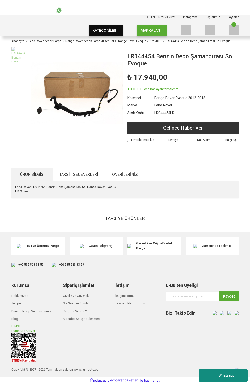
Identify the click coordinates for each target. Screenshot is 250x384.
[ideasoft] (99, 380)
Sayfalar (233, 17)
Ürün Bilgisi (32, 174)
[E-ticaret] (124, 380)
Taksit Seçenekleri (78, 174)
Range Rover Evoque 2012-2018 (179, 98)
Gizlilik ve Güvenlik (76, 296)
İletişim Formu (125, 296)
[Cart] (234, 30)
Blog (14, 319)
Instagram (190, 17)
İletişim (16, 303)
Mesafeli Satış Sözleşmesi (81, 319)
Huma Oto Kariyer (23, 330)
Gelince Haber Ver (183, 128)
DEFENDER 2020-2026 (161, 17)
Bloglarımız (212, 17)
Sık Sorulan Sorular (76, 303)
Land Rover (163, 105)
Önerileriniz (125, 174)
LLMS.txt (17, 326)
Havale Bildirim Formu (130, 303)
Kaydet (229, 296)
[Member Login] (210, 30)
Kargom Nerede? (75, 311)
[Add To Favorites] (140, 140)
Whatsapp (226, 375)
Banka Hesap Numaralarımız (31, 311)
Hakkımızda (19, 296)
